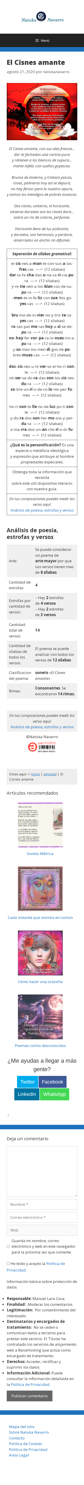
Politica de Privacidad (28, 1449)
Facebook (52, 1082)
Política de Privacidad (30, 1384)
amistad (50, 774)
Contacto (17, 1438)
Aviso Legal (19, 1455)
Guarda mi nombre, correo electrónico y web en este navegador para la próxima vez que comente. (43, 1246)
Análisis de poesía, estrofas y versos (42, 510)
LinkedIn (27, 1094)
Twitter (27, 1082)
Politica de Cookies (25, 1443)
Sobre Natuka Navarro (29, 1432)
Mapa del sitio (21, 1426)
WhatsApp (54, 1094)
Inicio (35, 774)
